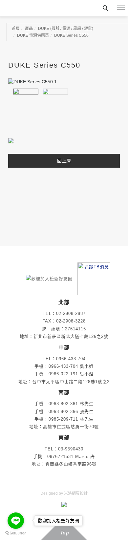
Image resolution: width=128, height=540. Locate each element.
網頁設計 (80, 493)
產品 (29, 28)
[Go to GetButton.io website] (15, 533)
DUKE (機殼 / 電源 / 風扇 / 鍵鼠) (65, 28)
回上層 (64, 160)
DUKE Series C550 (71, 35)
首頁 (16, 28)
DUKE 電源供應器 (33, 35)
